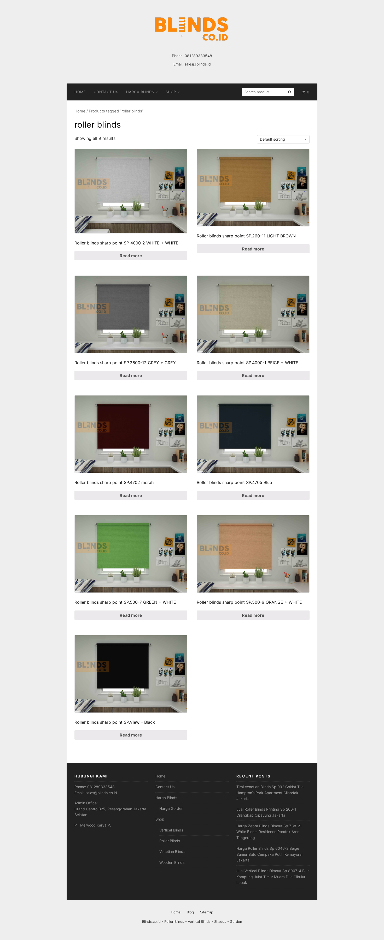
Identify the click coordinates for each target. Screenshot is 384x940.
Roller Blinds (169, 841)
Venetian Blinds (172, 851)
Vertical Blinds (171, 830)
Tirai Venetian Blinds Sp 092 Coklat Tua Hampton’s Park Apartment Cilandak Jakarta (270, 793)
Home (80, 92)
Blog (190, 912)
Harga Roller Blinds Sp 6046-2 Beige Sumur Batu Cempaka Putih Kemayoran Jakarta (270, 854)
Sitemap (206, 912)
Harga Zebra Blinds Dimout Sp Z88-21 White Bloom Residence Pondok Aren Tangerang (269, 832)
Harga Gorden (171, 808)
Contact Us (106, 92)
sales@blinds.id (197, 64)
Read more (131, 255)
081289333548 (198, 55)
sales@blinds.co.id (101, 793)
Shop (171, 92)
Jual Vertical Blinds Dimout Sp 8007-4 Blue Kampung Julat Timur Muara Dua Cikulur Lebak (273, 877)
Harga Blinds (140, 92)
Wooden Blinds (171, 862)
